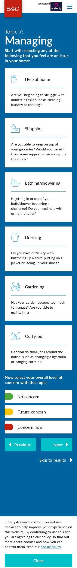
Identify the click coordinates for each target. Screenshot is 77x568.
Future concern (32, 412)
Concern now (30, 427)
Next (58, 445)
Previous (22, 445)
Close (38, 560)
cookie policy (51, 546)
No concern (28, 397)
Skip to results (52, 460)
